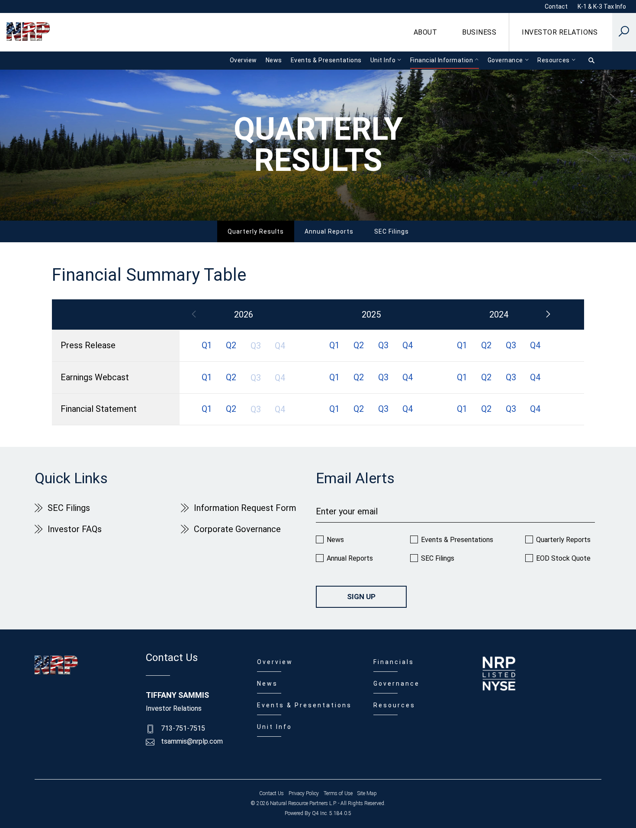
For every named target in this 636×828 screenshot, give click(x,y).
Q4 (407, 345)
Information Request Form (245, 508)
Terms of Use (338, 793)
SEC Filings (391, 231)
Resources (394, 705)
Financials (393, 661)
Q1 (207, 345)
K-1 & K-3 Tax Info (602, 6)
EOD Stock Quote (563, 558)
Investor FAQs (75, 529)
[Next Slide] (548, 314)
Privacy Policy (304, 793)
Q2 (231, 345)
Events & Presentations (457, 540)
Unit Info (274, 726)
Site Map (367, 793)
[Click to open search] (624, 32)
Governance (396, 683)
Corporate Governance (237, 529)
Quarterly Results (256, 231)
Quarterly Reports (563, 540)
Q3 (383, 345)
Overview (275, 661)
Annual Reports (329, 231)
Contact (556, 6)
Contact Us (271, 793)
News (335, 540)
